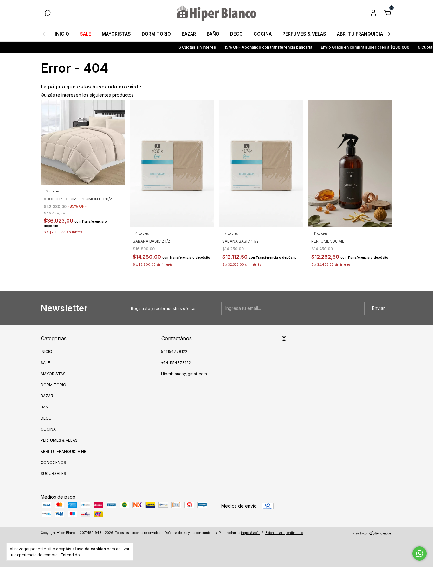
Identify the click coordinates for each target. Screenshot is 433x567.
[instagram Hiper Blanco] (284, 338)
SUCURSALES (53, 473)
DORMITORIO (156, 33)
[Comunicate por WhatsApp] (419, 553)
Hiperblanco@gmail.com (184, 373)
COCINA (263, 33)
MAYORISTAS (116, 33)
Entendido (70, 554)
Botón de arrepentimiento (284, 533)
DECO (236, 33)
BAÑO (213, 33)
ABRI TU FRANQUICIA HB (363, 33)
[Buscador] (48, 14)
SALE (85, 33)
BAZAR (189, 33)
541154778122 (174, 351)
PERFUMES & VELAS (304, 33)
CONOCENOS (53, 462)
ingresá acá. (250, 533)
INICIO (62, 33)
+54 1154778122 (176, 362)
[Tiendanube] (372, 533)
